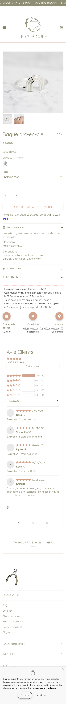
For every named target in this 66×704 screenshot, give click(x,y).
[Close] (63, 669)
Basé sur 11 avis (15, 361)
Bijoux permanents (13, 616)
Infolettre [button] (10, 654)
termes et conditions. (46, 688)
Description (15, 227)
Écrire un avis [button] (33, 366)
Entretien (13, 276)
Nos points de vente (13, 621)
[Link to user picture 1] (8, 507)
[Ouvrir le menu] (7, 27)
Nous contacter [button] (14, 644)
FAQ (5, 605)
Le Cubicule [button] (11, 595)
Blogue (6, 632)
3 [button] (33, 523)
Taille (5, 171)
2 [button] (26, 523)
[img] (23, 410)
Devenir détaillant (12, 626)
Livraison (13, 268)
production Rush (41, 307)
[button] (14, 375)
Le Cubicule (9, 152)
